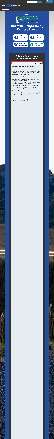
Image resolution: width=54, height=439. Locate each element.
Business (4, 5)
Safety (15, 2)
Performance (21, 2)
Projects (15, 5)
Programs (9, 5)
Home (3, 2)
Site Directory (5, 9)
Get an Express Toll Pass (38, 44)
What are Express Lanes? (23, 37)
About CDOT (21, 5)
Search (39, 2)
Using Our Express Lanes (39, 37)
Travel (7, 2)
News (11, 2)
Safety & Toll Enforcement (22, 44)
